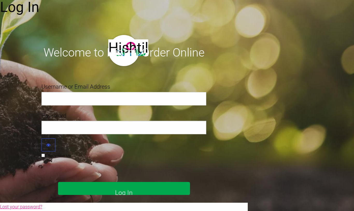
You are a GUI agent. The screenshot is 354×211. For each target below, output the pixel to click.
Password (53, 115)
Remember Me (59, 156)
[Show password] (48, 144)
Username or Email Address (75, 86)
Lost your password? (21, 206)
